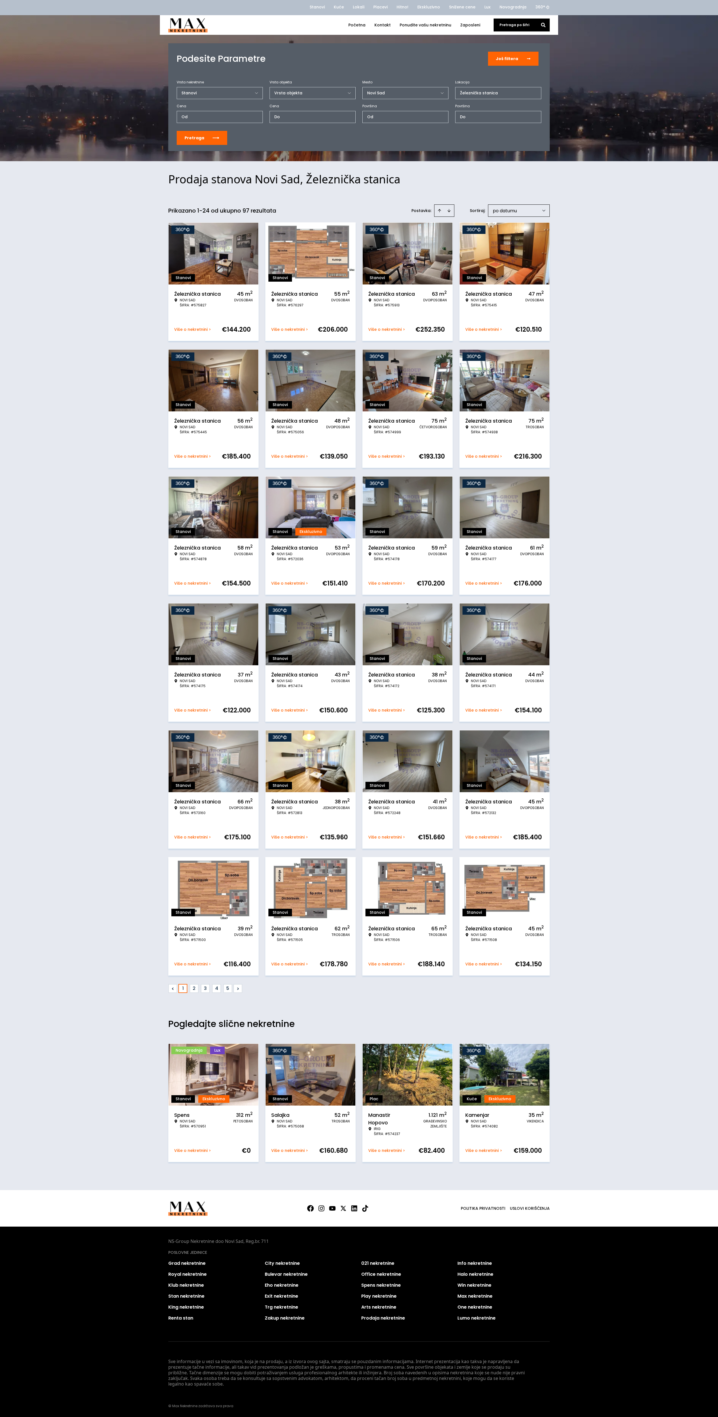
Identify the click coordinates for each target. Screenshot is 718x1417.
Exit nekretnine (281, 1296)
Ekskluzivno (428, 7)
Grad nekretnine (187, 1263)
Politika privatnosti (483, 1208)
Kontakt (382, 25)
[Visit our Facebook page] (310, 1208)
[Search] (543, 25)
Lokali (358, 7)
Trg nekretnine (281, 1307)
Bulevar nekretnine (286, 1274)
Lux (487, 7)
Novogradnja (513, 7)
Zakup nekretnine (285, 1318)
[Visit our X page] (343, 1208)
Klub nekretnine (186, 1285)
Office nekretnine (381, 1274)
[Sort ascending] (439, 211)
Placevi (380, 7)
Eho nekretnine (281, 1285)
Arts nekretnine (378, 1307)
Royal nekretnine (187, 1274)
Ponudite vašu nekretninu (425, 25)
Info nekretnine (474, 1263)
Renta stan (180, 1318)
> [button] (238, 988)
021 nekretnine (377, 1263)
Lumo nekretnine (476, 1318)
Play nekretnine (379, 1296)
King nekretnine (186, 1307)
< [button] (172, 988)
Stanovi (317, 7)
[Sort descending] (449, 211)
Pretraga (194, 138)
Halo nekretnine (475, 1274)
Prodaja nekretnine (383, 1318)
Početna (356, 25)
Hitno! (402, 7)
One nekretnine (474, 1307)
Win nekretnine (474, 1285)
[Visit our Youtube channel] (332, 1208)
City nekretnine (282, 1263)
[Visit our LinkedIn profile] (354, 1208)
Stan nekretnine (186, 1296)
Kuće (339, 7)
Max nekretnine (475, 1296)
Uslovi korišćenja (530, 1208)
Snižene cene (462, 7)
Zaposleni (470, 25)
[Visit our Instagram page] (321, 1208)
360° (540, 7)
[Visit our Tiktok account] (365, 1208)
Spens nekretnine (381, 1285)
